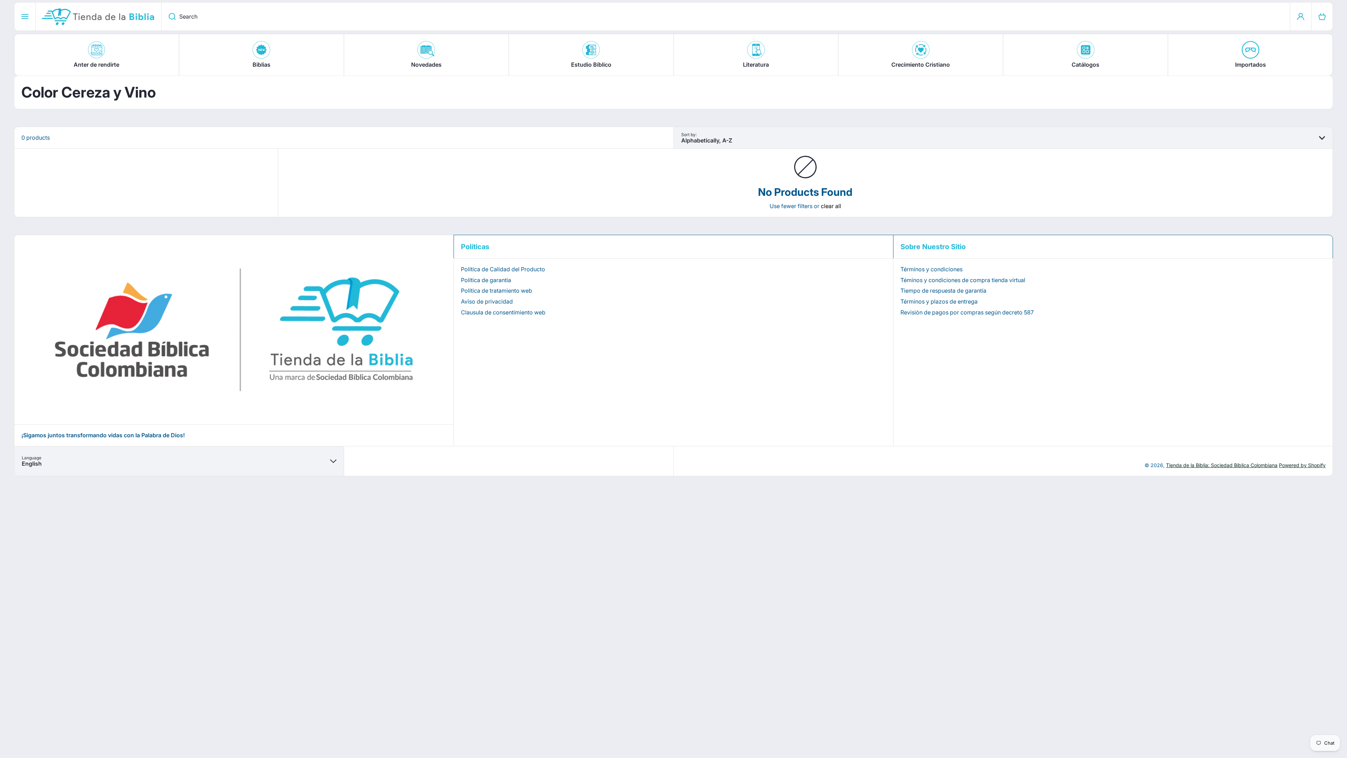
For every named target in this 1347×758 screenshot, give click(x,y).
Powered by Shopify (1302, 465)
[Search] (168, 16)
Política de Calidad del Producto (503, 269)
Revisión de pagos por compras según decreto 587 (967, 312)
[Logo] (98, 16)
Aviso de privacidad (487, 301)
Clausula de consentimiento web (503, 312)
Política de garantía (486, 280)
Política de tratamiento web (496, 290)
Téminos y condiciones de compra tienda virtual (962, 280)
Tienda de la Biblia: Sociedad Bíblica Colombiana (1222, 465)
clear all (831, 206)
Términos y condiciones (931, 269)
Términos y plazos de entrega (939, 301)
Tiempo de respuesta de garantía (943, 290)
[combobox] (725, 16)
